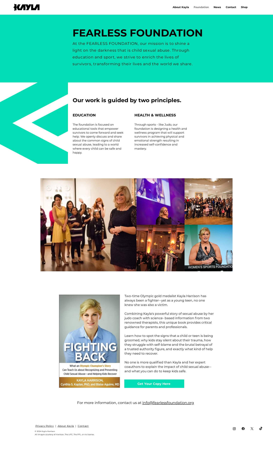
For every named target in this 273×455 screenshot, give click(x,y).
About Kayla (66, 426)
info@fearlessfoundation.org (168, 403)
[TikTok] (261, 429)
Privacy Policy (44, 426)
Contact (83, 426)
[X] (252, 429)
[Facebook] (243, 429)
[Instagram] (234, 429)
